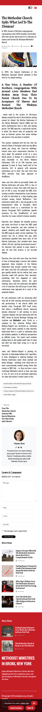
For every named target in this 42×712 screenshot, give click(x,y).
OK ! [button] (34, 703)
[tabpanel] (19, 59)
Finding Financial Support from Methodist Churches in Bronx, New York (25, 630)
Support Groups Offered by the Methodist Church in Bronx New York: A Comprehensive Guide (26, 554)
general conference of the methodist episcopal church (17, 384)
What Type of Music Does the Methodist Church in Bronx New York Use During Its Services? (26, 585)
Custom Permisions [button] (16, 708)
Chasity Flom (7, 46)
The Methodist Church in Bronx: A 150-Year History (24, 644)
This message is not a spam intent (15, 531)
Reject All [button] (30, 708)
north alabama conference (10, 387)
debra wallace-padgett (10, 395)
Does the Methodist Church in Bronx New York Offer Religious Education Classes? (25, 600)
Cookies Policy (24, 703)
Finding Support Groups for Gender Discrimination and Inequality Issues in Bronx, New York (26, 569)
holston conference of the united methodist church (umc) (19, 391)
